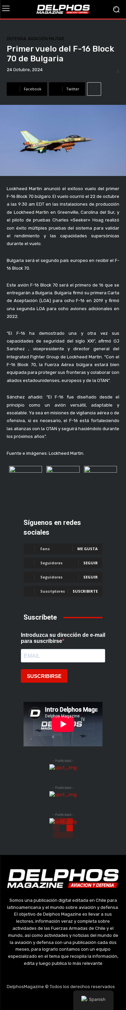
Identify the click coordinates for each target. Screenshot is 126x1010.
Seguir (90, 562)
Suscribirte (85, 591)
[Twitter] (63, 999)
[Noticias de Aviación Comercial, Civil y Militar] (63, 9)
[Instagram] (47, 999)
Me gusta (87, 548)
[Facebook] (31, 999)
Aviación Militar (46, 38)
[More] (94, 89)
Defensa (16, 38)
